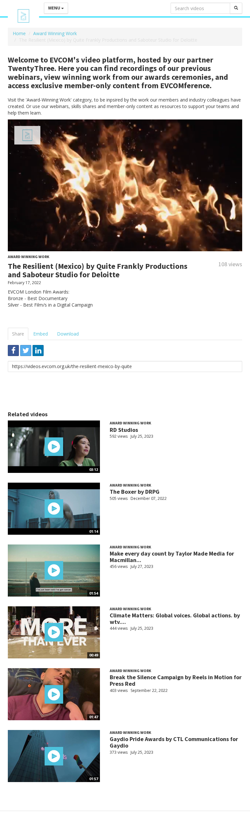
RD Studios (124, 430)
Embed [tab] (40, 334)
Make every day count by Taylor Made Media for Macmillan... (172, 557)
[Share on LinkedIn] (38, 350)
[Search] (236, 8)
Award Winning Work (55, 33)
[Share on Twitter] (25, 350)
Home (19, 33)
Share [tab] (18, 334)
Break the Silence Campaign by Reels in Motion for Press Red (176, 680)
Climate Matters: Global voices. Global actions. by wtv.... (175, 619)
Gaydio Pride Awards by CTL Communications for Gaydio (174, 742)
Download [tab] (68, 334)
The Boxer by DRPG (135, 491)
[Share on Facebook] (13, 350)
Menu (54, 8)
